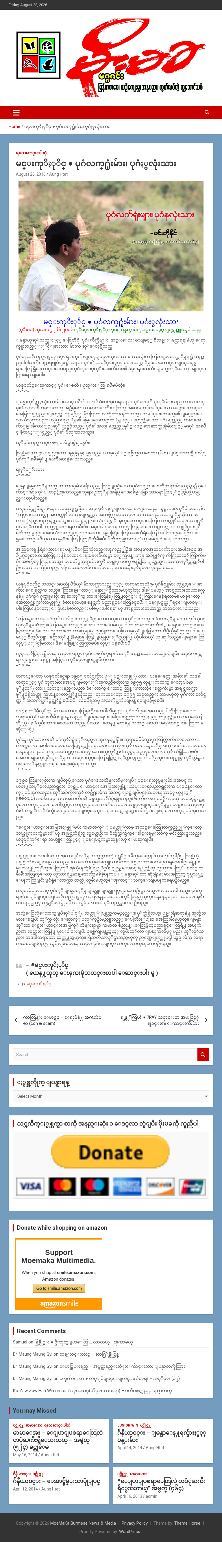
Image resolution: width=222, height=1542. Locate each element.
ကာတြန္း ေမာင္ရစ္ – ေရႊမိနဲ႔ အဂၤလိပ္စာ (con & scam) (62, 1020)
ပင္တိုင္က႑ (18, 1425)
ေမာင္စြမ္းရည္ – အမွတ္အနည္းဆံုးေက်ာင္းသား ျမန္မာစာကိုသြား (122, 1366)
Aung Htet (58, 174)
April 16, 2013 (129, 1496)
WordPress (129, 1531)
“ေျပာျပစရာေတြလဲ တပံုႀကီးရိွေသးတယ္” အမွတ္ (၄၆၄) (161, 1485)
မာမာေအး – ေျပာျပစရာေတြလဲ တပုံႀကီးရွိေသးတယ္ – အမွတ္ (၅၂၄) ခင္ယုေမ (58, 1439)
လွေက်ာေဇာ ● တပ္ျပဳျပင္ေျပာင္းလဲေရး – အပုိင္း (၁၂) (120, 1378)
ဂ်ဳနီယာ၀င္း (22, 1474)
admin (151, 1496)
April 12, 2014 (25, 1489)
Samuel (20, 1342)
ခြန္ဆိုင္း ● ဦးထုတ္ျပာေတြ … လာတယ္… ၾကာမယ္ (83, 1342)
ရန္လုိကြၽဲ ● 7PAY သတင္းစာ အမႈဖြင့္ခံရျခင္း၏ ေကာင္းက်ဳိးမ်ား (160, 1020)
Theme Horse (187, 1523)
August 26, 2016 (31, 174)
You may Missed (34, 1410)
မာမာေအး (34, 1425)
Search (203, 1054)
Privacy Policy (135, 1523)
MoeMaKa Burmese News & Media (83, 1523)
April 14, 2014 (129, 1447)
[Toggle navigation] (16, 112)
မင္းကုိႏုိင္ (39, 983)
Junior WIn (127, 1425)
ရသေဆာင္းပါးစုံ (31, 152)
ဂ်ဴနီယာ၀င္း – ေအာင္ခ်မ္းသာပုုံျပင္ (56, 1481)
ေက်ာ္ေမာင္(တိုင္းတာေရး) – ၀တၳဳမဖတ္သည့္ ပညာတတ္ (116, 1390)
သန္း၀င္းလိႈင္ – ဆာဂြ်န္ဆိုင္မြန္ (89, 1354)
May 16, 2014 (25, 1455)
